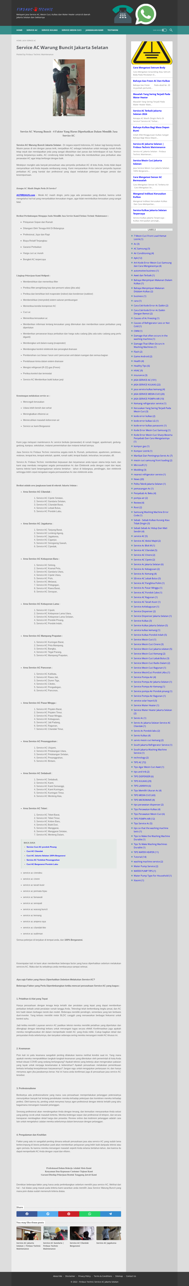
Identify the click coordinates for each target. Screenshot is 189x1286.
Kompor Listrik (143, 450)
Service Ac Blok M (144, 545)
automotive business (146, 270)
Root (138, 507)
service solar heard (145, 700)
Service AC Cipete (144, 559)
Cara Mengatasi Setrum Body (149, 67)
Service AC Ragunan (146, 597)
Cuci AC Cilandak (35, 851)
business (140, 296)
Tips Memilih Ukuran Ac (147, 790)
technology (141, 757)
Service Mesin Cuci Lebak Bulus (151, 658)
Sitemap (119, 1276)
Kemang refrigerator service (150, 403)
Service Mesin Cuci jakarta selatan (153, 648)
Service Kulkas (50, 30)
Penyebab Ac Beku (145, 493)
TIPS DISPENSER (144, 776)
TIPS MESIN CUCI (144, 795)
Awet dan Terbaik (144, 275)
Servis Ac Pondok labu (147, 730)
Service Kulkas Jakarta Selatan (151, 625)
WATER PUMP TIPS (145, 870)
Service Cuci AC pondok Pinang (42, 847)
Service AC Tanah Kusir (147, 601)
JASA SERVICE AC (145, 379)
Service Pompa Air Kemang (149, 686)
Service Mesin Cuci (71, 30)
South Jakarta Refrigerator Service (153, 744)
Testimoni (113, 30)
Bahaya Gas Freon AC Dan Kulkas (151, 80)
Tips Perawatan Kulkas (147, 809)
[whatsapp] (89, 1214)
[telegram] (110, 1214)
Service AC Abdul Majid (147, 540)
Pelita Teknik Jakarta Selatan (150, 483)
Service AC (32, 30)
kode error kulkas (144, 416)
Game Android (143, 356)
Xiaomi (139, 880)
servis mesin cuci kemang (149, 740)
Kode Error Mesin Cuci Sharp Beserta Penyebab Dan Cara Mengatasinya (153, 438)
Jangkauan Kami (94, 30)
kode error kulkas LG (146, 420)
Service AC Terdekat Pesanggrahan (43, 860)
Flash (138, 351)
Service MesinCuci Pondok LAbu (152, 672)
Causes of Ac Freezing (146, 318)
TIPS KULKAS (142, 781)
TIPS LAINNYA (142, 785)
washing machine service (148, 861)
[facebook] (26, 1214)
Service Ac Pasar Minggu (148, 587)
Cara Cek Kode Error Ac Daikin (151, 305)
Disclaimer (70, 1276)
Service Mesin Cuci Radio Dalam (152, 663)
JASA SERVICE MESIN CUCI (149, 394)
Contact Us (131, 1276)
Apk (138, 257)
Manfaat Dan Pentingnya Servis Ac (153, 455)
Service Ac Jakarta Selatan (149, 564)
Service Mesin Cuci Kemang (149, 653)
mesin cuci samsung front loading (153, 460)
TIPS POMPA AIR (144, 818)
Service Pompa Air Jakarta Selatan (153, 681)
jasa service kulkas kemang (149, 389)
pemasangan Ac (144, 488)
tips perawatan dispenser (149, 804)
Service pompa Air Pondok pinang (153, 691)
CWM (138, 330)
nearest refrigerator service (150, 474)
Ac (136, 243)
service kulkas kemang (147, 630)
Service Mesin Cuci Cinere (149, 644)
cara (138, 300)
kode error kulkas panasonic (150, 425)
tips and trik (141, 771)
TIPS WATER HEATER (146, 852)
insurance (140, 375)
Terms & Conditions (103, 1276)
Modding (140, 469)
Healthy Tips (142, 365)
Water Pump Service (146, 866)
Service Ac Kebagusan (147, 569)
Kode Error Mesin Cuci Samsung (152, 430)
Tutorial (140, 856)
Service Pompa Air (145, 677)
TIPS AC (140, 762)
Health (139, 361)
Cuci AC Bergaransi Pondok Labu (42, 864)
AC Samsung (142, 248)
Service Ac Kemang (145, 573)
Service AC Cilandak (145, 550)
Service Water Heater (146, 705)
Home (19, 30)
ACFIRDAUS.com (25, 195)
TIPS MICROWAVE (144, 799)
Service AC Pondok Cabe (148, 592)
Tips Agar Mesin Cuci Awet (149, 767)
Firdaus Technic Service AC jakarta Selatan (98, 1281)
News (139, 479)
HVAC (138, 370)
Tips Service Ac (143, 823)
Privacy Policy (84, 1276)
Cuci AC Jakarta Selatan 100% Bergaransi (46, 856)
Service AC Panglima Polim (149, 583)
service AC (141, 536)
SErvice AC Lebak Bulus (147, 578)
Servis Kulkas (142, 735)
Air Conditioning (144, 253)
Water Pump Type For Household (153, 875)
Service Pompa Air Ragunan (150, 695)
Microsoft (140, 465)
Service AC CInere (144, 554)
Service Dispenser (145, 611)
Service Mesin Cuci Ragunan (150, 667)
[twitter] (47, 1214)
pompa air (141, 497)
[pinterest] (68, 1214)
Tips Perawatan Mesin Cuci (149, 814)
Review (139, 502)
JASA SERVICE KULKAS (147, 384)
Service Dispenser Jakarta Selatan (153, 616)
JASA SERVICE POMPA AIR (149, 398)
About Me (57, 1276)
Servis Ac (140, 718)
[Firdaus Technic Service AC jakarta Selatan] (36, 9)
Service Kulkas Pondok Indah (150, 634)
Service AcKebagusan (146, 606)
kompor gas (141, 446)
